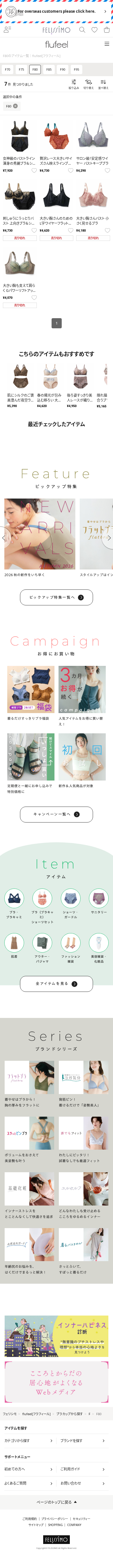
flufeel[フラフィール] (36, 1414)
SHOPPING (55, 1525)
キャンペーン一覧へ (52, 814)
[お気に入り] (94, 30)
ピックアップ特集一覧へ (52, 597)
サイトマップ (35, 1525)
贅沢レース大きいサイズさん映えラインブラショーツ (56, 163)
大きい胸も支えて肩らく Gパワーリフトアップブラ (19, 290)
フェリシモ (10, 1414)
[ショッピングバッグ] (107, 30)
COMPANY (74, 1525)
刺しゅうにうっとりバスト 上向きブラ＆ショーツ (18, 223)
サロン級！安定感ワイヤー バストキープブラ (92, 161)
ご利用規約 (30, 1519)
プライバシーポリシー (54, 1519)
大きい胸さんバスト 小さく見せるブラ (92, 221)
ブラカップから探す (70, 1414)
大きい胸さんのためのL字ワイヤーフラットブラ (56, 223)
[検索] (82, 30)
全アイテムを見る (52, 984)
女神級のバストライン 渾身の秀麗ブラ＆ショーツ (19, 163)
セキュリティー (81, 1519)
